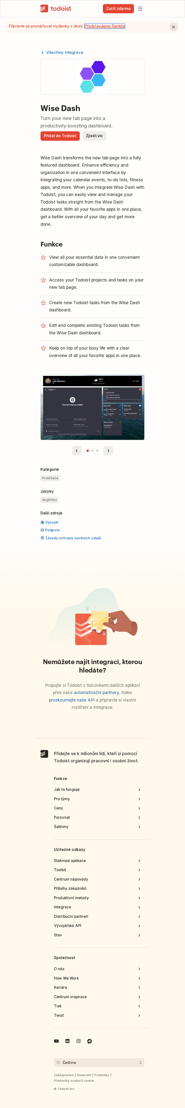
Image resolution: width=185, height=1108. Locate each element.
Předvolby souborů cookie (74, 1080)
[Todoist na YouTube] (56, 1042)
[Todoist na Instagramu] (78, 1042)
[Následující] (108, 451)
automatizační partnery (96, 692)
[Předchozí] (77, 451)
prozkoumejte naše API (72, 699)
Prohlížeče (50, 478)
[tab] (88, 451)
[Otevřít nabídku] (140, 8)
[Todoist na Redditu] (89, 1042)
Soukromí (84, 1075)
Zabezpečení (64, 1075)
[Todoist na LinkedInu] (67, 1042)
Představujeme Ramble (105, 26)
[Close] (173, 27)
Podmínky (101, 1075)
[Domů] (55, 9)
